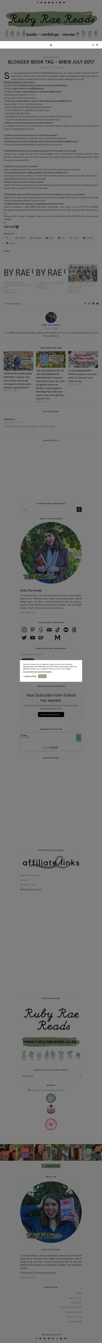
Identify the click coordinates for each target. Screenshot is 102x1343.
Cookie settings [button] (30, 676)
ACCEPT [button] (42, 676)
